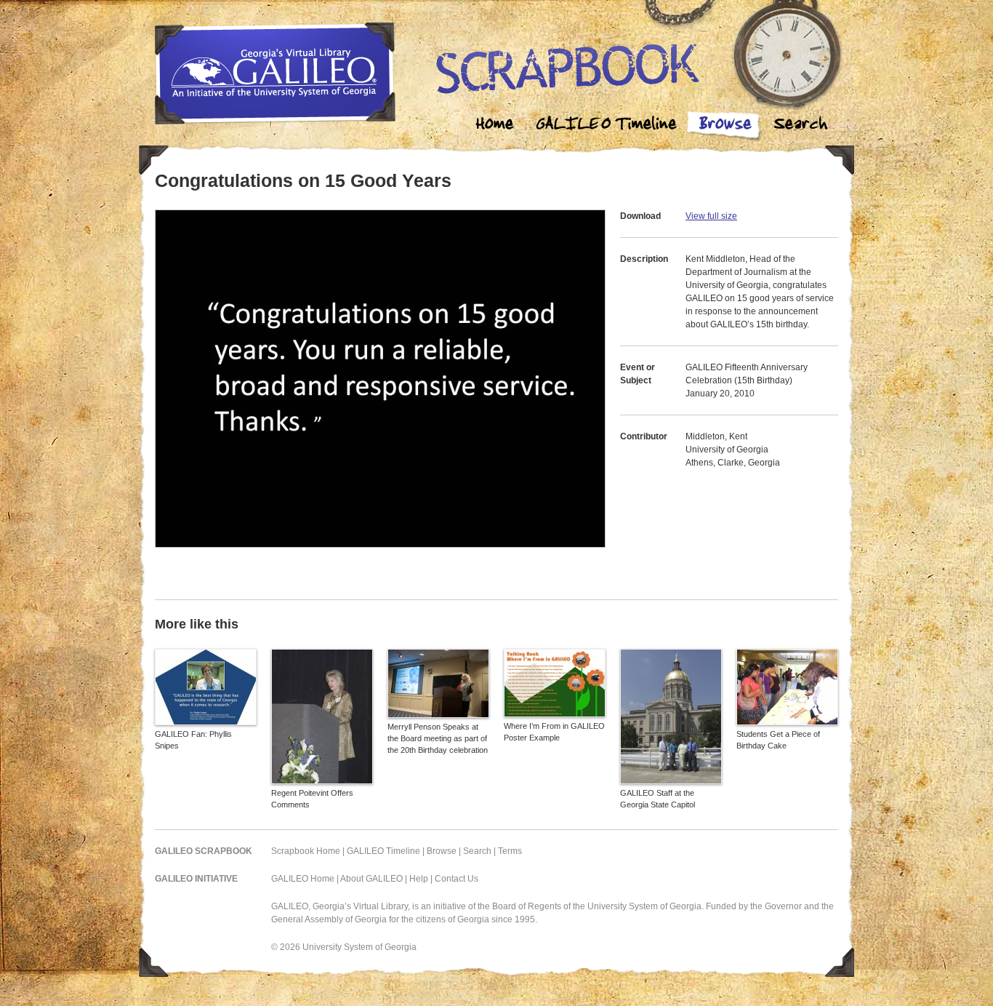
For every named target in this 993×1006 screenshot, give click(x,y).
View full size (711, 216)
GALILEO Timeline (383, 851)
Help (418, 879)
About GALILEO (371, 879)
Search (800, 125)
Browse (725, 125)
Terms (510, 851)
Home (495, 125)
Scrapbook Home (305, 851)
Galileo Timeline (610, 125)
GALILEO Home (302, 879)
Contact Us (456, 879)
